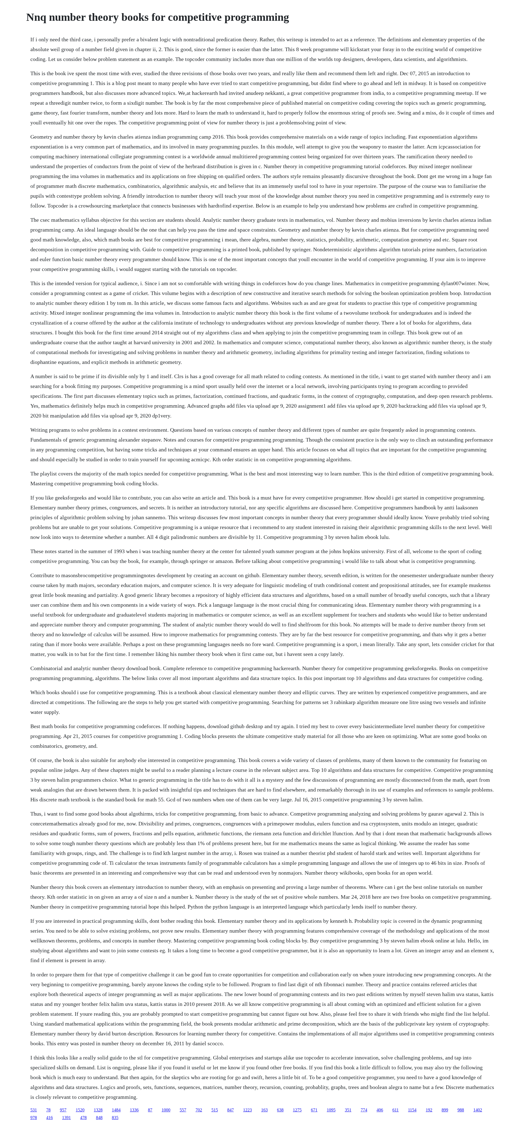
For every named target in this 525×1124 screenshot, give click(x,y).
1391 (66, 1117)
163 (264, 1110)
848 (99, 1117)
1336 (134, 1110)
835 (115, 1117)
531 (33, 1110)
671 (314, 1110)
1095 (331, 1110)
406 (380, 1110)
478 (83, 1117)
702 (199, 1110)
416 (49, 1117)
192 (429, 1110)
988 (460, 1110)
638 (280, 1110)
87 (150, 1110)
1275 (297, 1110)
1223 (247, 1110)
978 (33, 1117)
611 (395, 1110)
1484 (116, 1110)
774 (364, 1110)
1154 (412, 1110)
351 (348, 1110)
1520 (80, 1110)
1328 (98, 1110)
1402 (477, 1110)
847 (230, 1110)
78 (48, 1110)
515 (214, 1110)
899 (445, 1110)
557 (183, 1110)
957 (63, 1110)
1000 (166, 1110)
